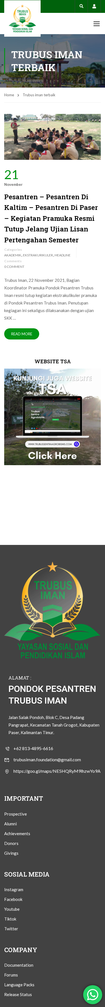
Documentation (18, 965)
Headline (63, 255)
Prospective (15, 813)
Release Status (18, 994)
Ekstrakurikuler (38, 255)
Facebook (13, 899)
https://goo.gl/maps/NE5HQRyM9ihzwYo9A (57, 771)
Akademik (12, 255)
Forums (11, 974)
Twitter (11, 928)
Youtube (12, 909)
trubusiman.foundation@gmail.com (47, 759)
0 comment (14, 266)
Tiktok (10, 918)
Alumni (10, 823)
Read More (21, 334)
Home (9, 95)
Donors (11, 843)
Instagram (13, 889)
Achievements (17, 833)
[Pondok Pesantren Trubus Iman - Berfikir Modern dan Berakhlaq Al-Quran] (22, 18)
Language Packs (19, 984)
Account (94, 6)
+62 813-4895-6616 (33, 748)
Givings (11, 853)
